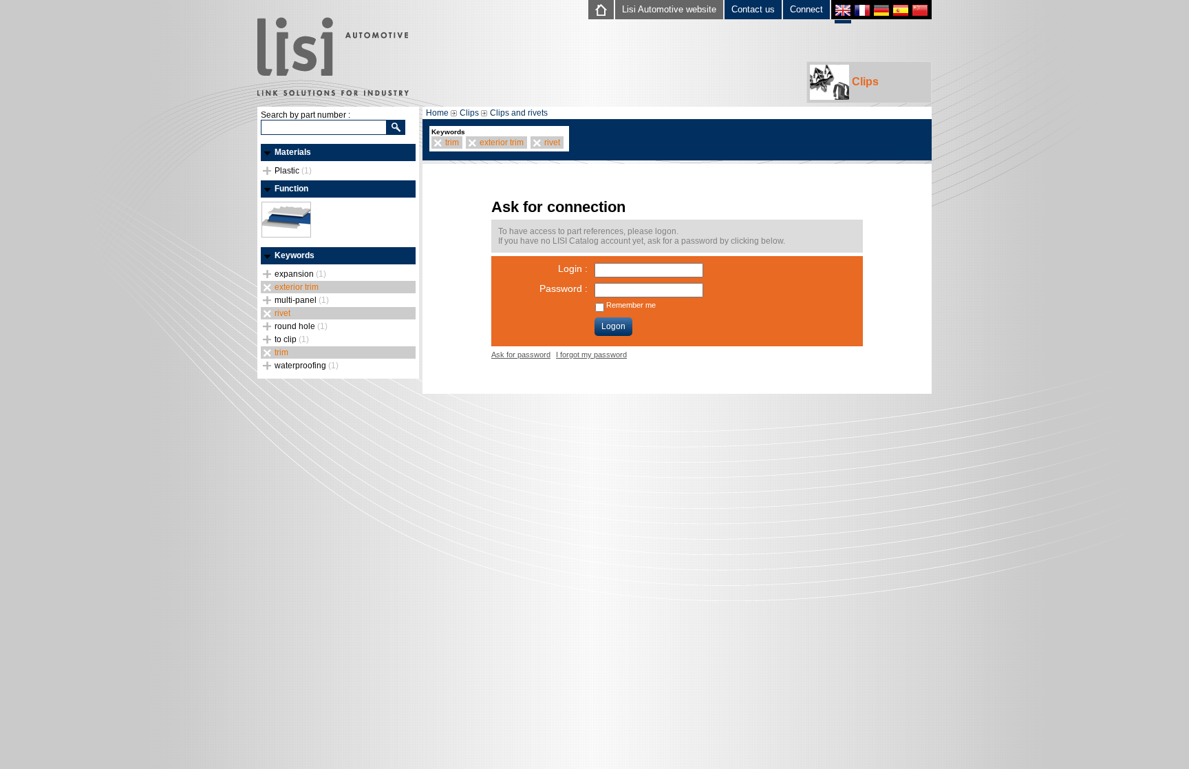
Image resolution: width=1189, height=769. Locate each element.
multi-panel (302, 300)
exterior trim (297, 287)
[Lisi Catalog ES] (900, 12)
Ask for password (520, 354)
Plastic (293, 171)
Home (437, 113)
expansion (300, 274)
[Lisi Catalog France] (862, 12)
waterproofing (307, 365)
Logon (613, 326)
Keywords (294, 255)
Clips (864, 81)
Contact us (753, 9)
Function (291, 188)
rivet (282, 313)
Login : (573, 268)
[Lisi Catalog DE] (881, 12)
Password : (563, 288)
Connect (806, 9)
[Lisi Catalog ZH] (920, 12)
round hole (301, 326)
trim (281, 352)
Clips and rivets (519, 113)
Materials (293, 152)
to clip (292, 339)
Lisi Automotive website (669, 9)
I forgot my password (591, 354)
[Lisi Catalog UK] (843, 13)
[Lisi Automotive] (333, 57)
